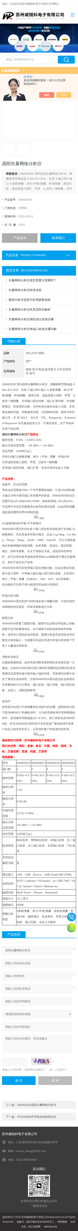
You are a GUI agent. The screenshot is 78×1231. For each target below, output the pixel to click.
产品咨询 (19, 238)
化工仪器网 (34, 1226)
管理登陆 (62, 1221)
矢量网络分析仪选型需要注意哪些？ (33, 280)
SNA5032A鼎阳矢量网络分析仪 (36, 1104)
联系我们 (58, 238)
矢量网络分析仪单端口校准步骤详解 (33, 329)
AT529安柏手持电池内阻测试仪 (36, 1116)
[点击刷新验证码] (41, 1061)
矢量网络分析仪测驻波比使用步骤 (31, 319)
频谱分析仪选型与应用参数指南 (30, 299)
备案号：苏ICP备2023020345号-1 (35, 1221)
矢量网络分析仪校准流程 (25, 290)
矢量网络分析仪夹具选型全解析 (30, 309)
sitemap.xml (50, 1226)
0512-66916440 (71, 917)
